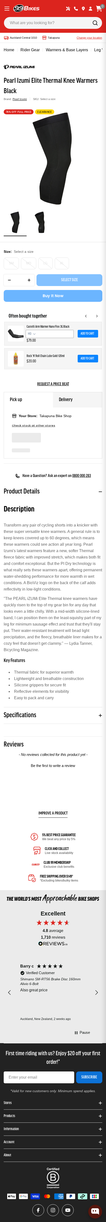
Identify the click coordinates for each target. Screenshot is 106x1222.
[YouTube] (68, 1210)
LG (45, 263)
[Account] (90, 9)
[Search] (95, 23)
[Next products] (96, 316)
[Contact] (76, 9)
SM (11, 263)
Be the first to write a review (53, 766)
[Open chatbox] (95, 1212)
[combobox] (53, 23)
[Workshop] (68, 9)
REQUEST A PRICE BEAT (53, 384)
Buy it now (53, 296)
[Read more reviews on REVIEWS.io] (53, 945)
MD (28, 263)
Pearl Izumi (20, 99)
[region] (53, 993)
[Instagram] (53, 1210)
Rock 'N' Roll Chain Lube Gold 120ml (46, 356)
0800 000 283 (81, 476)
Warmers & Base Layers (67, 50)
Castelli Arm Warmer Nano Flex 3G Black (48, 327)
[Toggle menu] (7, 9)
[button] (53, 765)
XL (62, 263)
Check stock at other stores (33, 425)
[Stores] (83, 9)
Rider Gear (30, 50)
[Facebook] (38, 1210)
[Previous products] (86, 316)
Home (9, 50)
